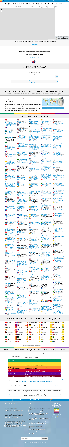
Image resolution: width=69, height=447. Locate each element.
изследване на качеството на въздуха (15, 410)
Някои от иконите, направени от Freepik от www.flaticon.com (37, 424)
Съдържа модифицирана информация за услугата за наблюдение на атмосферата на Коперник (39, 421)
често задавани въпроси (11, 417)
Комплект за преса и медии (11, 408)
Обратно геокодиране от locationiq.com (36, 427)
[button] (1, 9)
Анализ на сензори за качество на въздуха (14, 415)
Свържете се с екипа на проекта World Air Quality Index (15, 406)
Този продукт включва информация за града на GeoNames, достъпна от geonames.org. (38, 414)
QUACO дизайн (31, 433)
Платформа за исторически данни (12, 426)
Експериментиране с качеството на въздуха (14, 414)
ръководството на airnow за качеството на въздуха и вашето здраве (35, 381)
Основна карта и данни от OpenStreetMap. (36, 429)
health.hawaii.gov (34, 57)
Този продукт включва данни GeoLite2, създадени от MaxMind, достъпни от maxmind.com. (39, 411)
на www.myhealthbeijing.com (55, 385)
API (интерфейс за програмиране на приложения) (15, 425)
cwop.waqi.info (31, 419)
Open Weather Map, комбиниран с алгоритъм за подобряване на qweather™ (38, 416)
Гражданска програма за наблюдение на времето (38, 418)
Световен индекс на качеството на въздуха (48, 391)
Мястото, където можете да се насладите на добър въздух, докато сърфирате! (38, 431)
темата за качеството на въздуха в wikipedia (53, 379)
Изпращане (44, 438)
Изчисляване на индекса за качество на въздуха (15, 421)
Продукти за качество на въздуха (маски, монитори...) (13, 424)
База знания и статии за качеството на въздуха (14, 413)
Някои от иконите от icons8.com (35, 426)
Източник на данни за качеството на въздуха (14, 420)
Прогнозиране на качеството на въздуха (13, 422)
